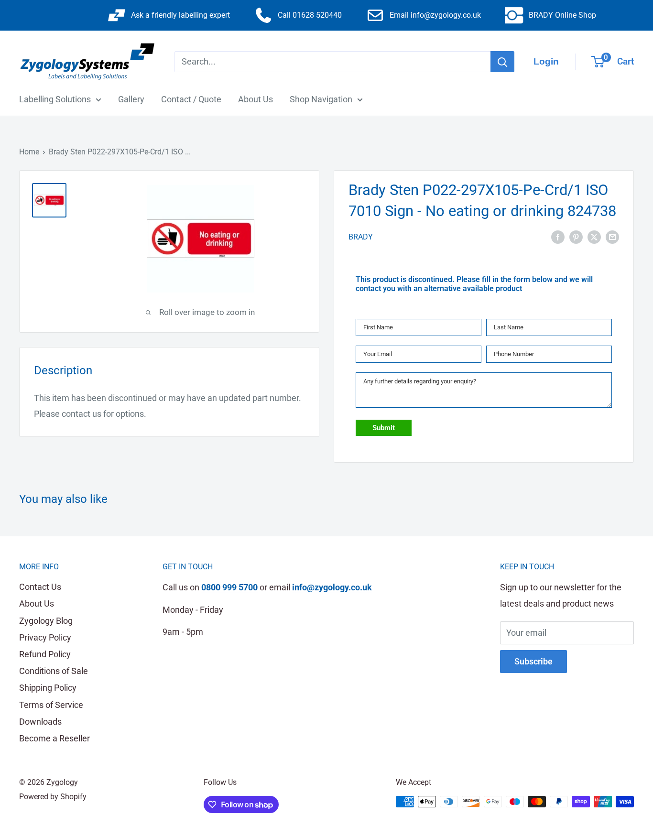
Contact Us (40, 587)
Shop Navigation (321, 99)
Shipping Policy (47, 688)
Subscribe (533, 661)
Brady (360, 236)
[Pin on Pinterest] (576, 236)
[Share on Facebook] (558, 236)
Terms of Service (51, 705)
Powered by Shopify (53, 796)
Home (29, 151)
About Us (255, 99)
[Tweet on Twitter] (594, 236)
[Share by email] (612, 236)
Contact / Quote (191, 99)
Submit (383, 428)
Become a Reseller (54, 738)
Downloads (40, 722)
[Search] (502, 61)
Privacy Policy (45, 637)
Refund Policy (45, 654)
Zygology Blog (46, 621)
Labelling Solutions (55, 99)
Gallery (131, 99)
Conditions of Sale (53, 671)
